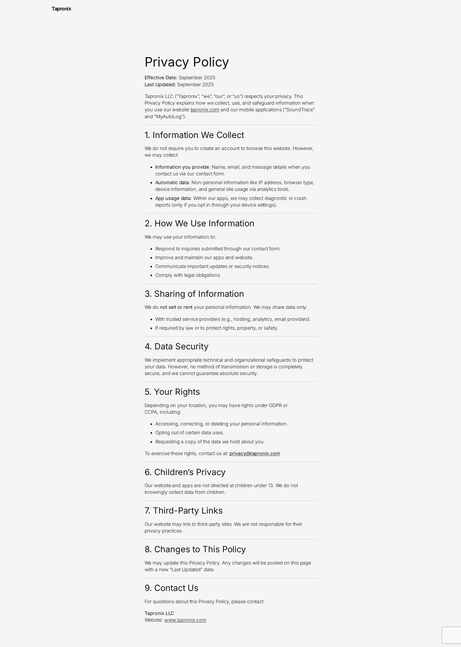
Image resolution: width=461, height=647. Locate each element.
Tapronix (61, 8)
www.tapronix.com (185, 620)
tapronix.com (205, 109)
